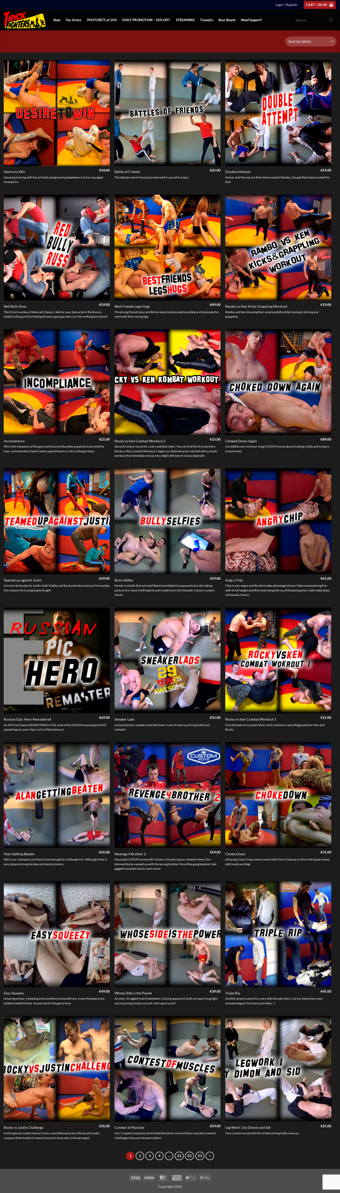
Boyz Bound (227, 20)
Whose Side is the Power (133, 993)
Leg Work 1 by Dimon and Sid (248, 1127)
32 (189, 1155)
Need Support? (251, 20)
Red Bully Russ (15, 306)
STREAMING (185, 20)
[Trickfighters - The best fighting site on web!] (25, 20)
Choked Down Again (241, 441)
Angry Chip (234, 580)
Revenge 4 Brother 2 (130, 854)
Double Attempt (237, 172)
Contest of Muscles (129, 1127)
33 (200, 1155)
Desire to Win (14, 172)
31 (179, 1155)
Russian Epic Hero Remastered (27, 719)
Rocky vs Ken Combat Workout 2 (140, 441)
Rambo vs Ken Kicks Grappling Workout (256, 306)
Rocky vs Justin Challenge (23, 1127)
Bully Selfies (123, 580)
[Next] (210, 1156)
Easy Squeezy (14, 993)
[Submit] (331, 20)
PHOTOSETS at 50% (102, 20)
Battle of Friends (127, 172)
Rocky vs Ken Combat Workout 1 (250, 719)
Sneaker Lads (124, 719)
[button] (286, 4)
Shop (56, 20)
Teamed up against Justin (23, 580)
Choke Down (235, 854)
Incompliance (14, 441)
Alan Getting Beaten (19, 854)
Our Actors (73, 20)
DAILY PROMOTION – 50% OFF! (146, 20)
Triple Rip (232, 993)
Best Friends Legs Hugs (132, 306)
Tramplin (206, 20)
